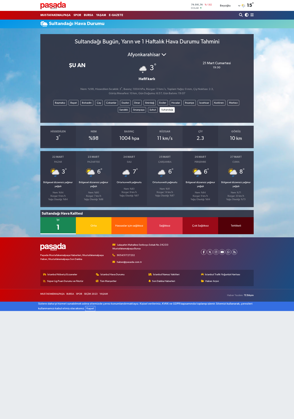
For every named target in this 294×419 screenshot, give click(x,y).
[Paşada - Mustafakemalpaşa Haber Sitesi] (53, 5)
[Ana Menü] (251, 15)
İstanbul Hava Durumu (113, 274)
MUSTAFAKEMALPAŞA (55, 15)
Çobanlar (111, 103)
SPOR (77, 15)
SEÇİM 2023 (90, 294)
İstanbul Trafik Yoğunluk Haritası (222, 274)
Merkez (233, 103)
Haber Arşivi (212, 281)
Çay (99, 103)
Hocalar (176, 103)
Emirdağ (149, 103)
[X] (210, 252)
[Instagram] (216, 252)
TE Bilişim (249, 295)
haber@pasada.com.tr (129, 262)
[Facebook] (204, 252)
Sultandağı (167, 109)
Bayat (73, 103)
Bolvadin (87, 103)
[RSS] (234, 252)
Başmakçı (60, 103)
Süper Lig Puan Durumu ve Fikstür (65, 281)
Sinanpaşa (138, 109)
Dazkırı (125, 103)
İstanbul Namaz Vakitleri (166, 274)
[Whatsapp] (228, 252)
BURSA (88, 15)
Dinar (137, 103)
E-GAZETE (116, 15)
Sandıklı (123, 109)
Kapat (90, 308)
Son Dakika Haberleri (163, 281)
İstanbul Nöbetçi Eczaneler (62, 274)
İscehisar (204, 103)
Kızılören (219, 103)
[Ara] (241, 15)
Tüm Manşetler (108, 281)
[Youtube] (222, 252)
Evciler (162, 103)
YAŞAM (101, 15)
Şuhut (153, 109)
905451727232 (126, 255)
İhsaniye (189, 103)
